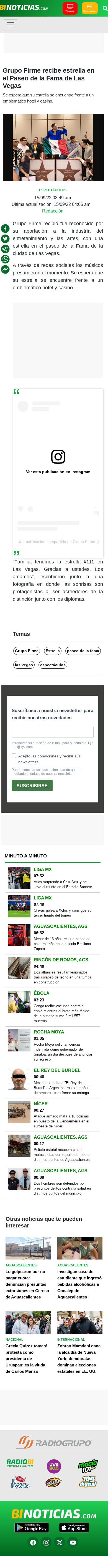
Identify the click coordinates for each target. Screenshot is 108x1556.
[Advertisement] (54, 34)
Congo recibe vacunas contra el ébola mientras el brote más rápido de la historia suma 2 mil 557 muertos (61, 1013)
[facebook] (5, 228)
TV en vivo (70, 11)
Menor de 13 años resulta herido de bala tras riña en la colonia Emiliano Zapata (62, 944)
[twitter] (5, 238)
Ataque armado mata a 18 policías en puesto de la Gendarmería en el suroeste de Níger (61, 1121)
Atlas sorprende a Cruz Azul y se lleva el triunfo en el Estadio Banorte (63, 884)
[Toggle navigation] (10, 24)
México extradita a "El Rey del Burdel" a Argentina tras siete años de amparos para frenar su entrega (61, 1088)
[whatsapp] (5, 259)
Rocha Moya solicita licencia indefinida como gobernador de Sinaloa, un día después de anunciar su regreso (63, 1051)
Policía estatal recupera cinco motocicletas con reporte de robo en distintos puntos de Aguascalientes (62, 1155)
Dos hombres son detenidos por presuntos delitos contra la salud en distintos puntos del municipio (62, 1188)
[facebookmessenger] (5, 269)
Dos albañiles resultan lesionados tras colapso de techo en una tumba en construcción (62, 977)
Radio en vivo (89, 11)
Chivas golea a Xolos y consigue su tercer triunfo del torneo (62, 912)
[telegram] (5, 249)
